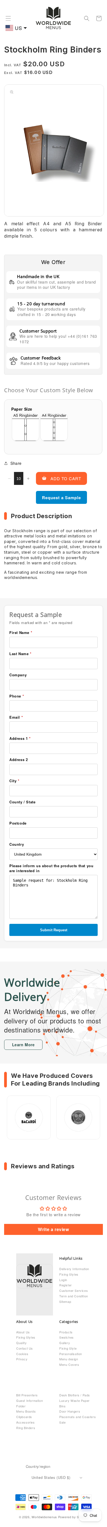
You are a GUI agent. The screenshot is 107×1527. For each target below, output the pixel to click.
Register (65, 1285)
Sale (62, 1422)
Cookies (22, 1354)
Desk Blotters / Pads (74, 1395)
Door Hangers (69, 1411)
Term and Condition (73, 1296)
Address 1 (20, 738)
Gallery (64, 1343)
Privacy (21, 1359)
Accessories (25, 1422)
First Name (20, 632)
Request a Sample (61, 498)
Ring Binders (25, 1428)
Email (16, 717)
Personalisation (70, 1354)
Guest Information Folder (29, 1403)
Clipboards (24, 1417)
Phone (16, 696)
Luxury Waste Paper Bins (74, 1403)
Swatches (66, 1337)
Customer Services (73, 1290)
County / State (22, 802)
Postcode (18, 823)
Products (66, 1332)
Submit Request (53, 930)
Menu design (68, 1359)
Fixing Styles (68, 1274)
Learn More (23, 1044)
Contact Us (24, 1348)
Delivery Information (74, 1269)
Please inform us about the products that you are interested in (51, 868)
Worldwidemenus (44, 1517)
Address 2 (18, 759)
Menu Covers (69, 1364)
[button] (8, 18)
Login (63, 1280)
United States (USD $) (51, 1477)
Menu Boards (26, 1411)
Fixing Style (68, 1348)
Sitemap (65, 1301)
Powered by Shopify (73, 1517)
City (14, 780)
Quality (21, 1343)
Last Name (20, 653)
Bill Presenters (27, 1395)
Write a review (53, 1229)
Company (18, 674)
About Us (23, 1332)
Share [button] (16, 463)
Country (16, 844)
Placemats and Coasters (77, 1417)
